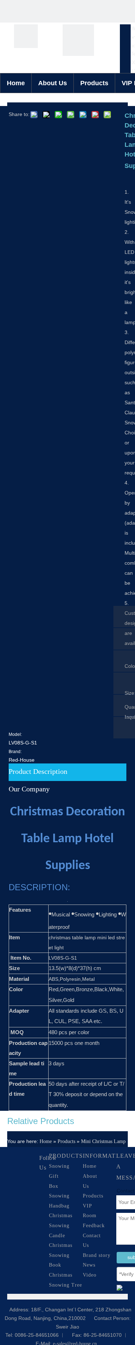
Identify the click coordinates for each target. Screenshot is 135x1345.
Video (89, 1275)
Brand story (97, 1255)
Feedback (94, 1225)
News (89, 1265)
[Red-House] (26, 36)
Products (94, 83)
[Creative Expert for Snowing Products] (78, 40)
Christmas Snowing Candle (60, 1225)
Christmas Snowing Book (60, 1255)
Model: (15, 734)
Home (16, 83)
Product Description (38, 771)
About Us (52, 83)
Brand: (15, 751)
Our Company (29, 789)
